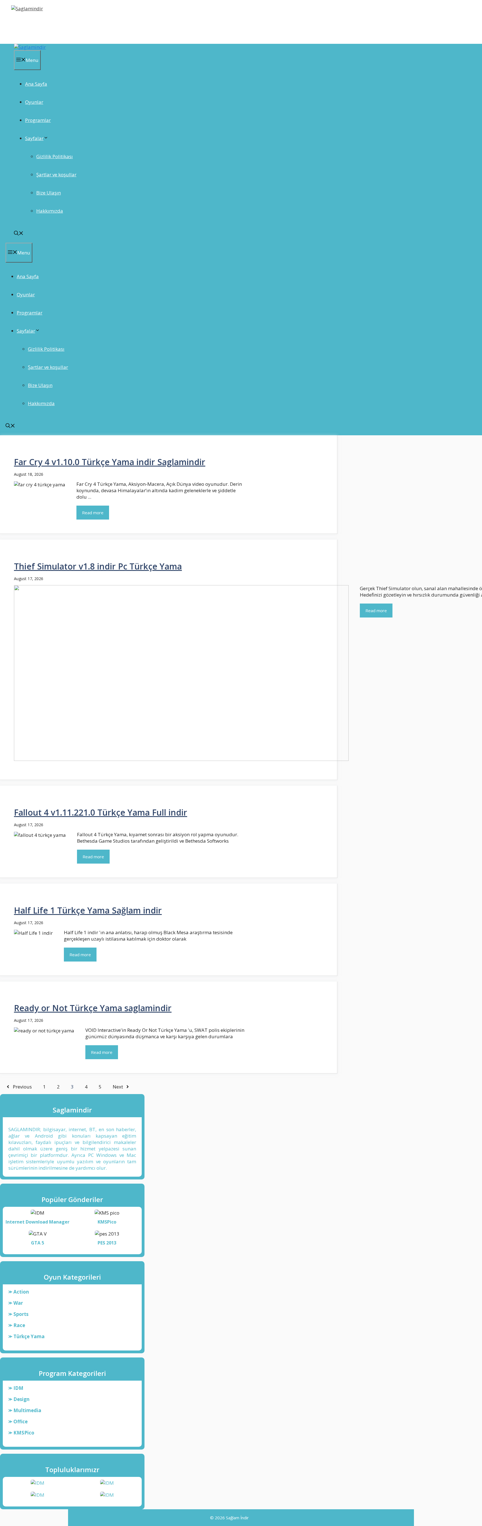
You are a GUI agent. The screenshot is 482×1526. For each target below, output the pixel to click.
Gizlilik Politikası (54, 156)
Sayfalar (34, 138)
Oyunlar (34, 102)
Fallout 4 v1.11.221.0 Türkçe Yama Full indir (100, 812)
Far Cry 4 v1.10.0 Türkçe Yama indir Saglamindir (109, 462)
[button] (18, 233)
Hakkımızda (49, 211)
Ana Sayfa (36, 84)
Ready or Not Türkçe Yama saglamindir (93, 1008)
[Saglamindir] (30, 47)
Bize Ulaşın (48, 192)
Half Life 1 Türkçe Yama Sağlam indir (88, 910)
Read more (92, 512)
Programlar (38, 120)
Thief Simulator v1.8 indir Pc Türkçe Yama (98, 566)
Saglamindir (30, 23)
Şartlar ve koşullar (56, 174)
